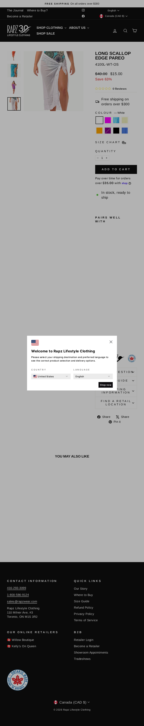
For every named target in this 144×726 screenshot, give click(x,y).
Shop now (105, 384)
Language (81, 369)
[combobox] (43, 376)
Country (38, 369)
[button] (111, 342)
